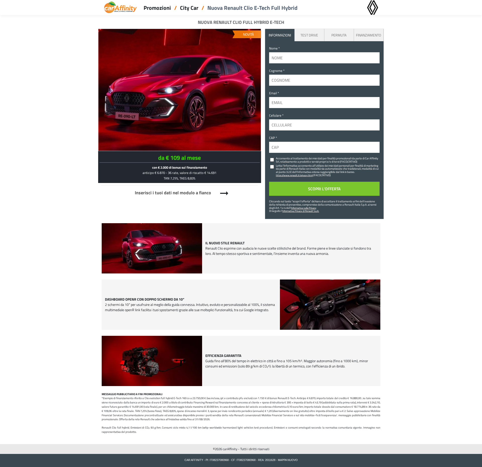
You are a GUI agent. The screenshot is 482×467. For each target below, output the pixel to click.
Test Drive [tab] (309, 35)
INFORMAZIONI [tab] (280, 35)
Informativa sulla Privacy (303, 208)
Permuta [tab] (338, 35)
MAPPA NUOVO (288, 459)
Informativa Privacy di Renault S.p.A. (300, 211)
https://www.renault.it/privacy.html (294, 175)
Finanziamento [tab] (368, 35)
